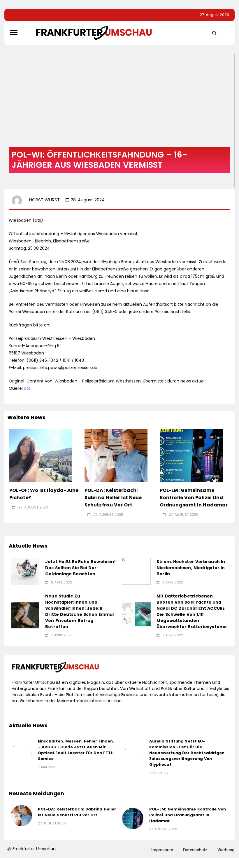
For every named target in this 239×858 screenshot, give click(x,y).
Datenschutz (195, 849)
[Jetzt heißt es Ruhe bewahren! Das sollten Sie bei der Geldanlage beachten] (25, 571)
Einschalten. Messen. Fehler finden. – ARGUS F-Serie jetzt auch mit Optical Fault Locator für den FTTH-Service (77, 749)
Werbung (226, 849)
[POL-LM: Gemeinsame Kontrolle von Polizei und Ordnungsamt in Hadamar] (191, 456)
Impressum (162, 849)
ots (27, 388)
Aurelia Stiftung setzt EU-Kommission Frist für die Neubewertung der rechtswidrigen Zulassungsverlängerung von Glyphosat (186, 752)
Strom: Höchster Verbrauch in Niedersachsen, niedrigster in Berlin (191, 568)
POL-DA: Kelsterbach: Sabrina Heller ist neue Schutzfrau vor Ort (113, 497)
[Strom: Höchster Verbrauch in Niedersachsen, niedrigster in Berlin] (136, 571)
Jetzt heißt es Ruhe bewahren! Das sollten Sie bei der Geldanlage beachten (80, 568)
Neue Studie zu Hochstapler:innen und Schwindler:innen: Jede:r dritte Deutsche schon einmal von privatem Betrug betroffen (79, 611)
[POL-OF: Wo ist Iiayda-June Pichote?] (40, 456)
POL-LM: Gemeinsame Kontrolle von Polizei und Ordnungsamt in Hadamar (194, 497)
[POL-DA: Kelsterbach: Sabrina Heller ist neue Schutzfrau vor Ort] (116, 456)
